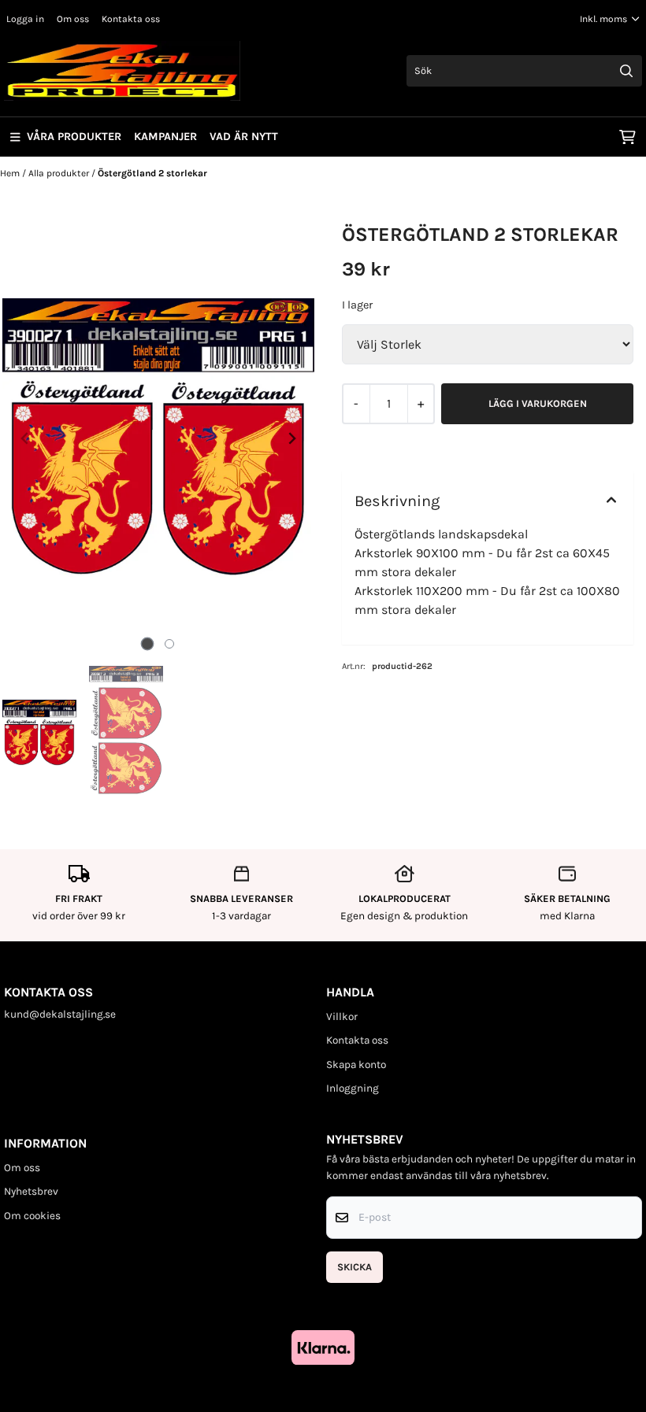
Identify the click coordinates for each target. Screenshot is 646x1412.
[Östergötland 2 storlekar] (158, 438)
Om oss (73, 18)
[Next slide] (291, 438)
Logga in (25, 18)
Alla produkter (59, 173)
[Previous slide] (25, 438)
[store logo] (122, 71)
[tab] (147, 643)
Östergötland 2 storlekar (152, 173)
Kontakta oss (131, 18)
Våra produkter (74, 136)
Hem (11, 173)
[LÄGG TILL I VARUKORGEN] (537, 403)
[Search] (626, 71)
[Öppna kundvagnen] (627, 137)
